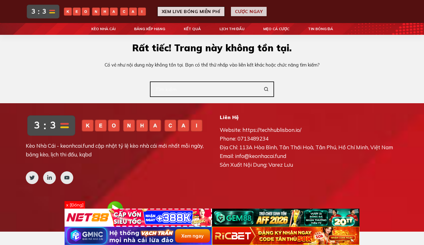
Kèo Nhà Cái (103, 28)
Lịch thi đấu (232, 28)
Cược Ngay (249, 11)
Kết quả (192, 28)
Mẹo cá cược (276, 28)
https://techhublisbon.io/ (271, 130)
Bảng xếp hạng (149, 28)
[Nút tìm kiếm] (266, 89)
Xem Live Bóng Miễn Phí (191, 11)
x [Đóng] (74, 205)
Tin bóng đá (320, 28)
